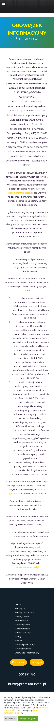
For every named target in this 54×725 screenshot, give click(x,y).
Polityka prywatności (25, 644)
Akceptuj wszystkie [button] (28, 718)
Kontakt (19, 640)
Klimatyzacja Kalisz (24, 612)
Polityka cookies (23, 648)
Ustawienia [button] (10, 718)
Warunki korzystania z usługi (22, 711)
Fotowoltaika (21, 620)
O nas (18, 604)
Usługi (18, 636)
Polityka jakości (22, 624)
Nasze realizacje (23, 632)
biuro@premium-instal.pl (20, 192)
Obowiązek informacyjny (27, 652)
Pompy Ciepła (22, 616)
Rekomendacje (22, 628)
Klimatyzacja (21, 608)
